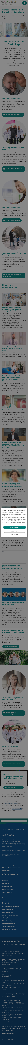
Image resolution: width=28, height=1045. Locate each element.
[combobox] (24, 510)
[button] (14, 534)
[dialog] (14, 522)
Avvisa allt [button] (14, 531)
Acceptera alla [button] (14, 527)
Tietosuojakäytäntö (6, 524)
